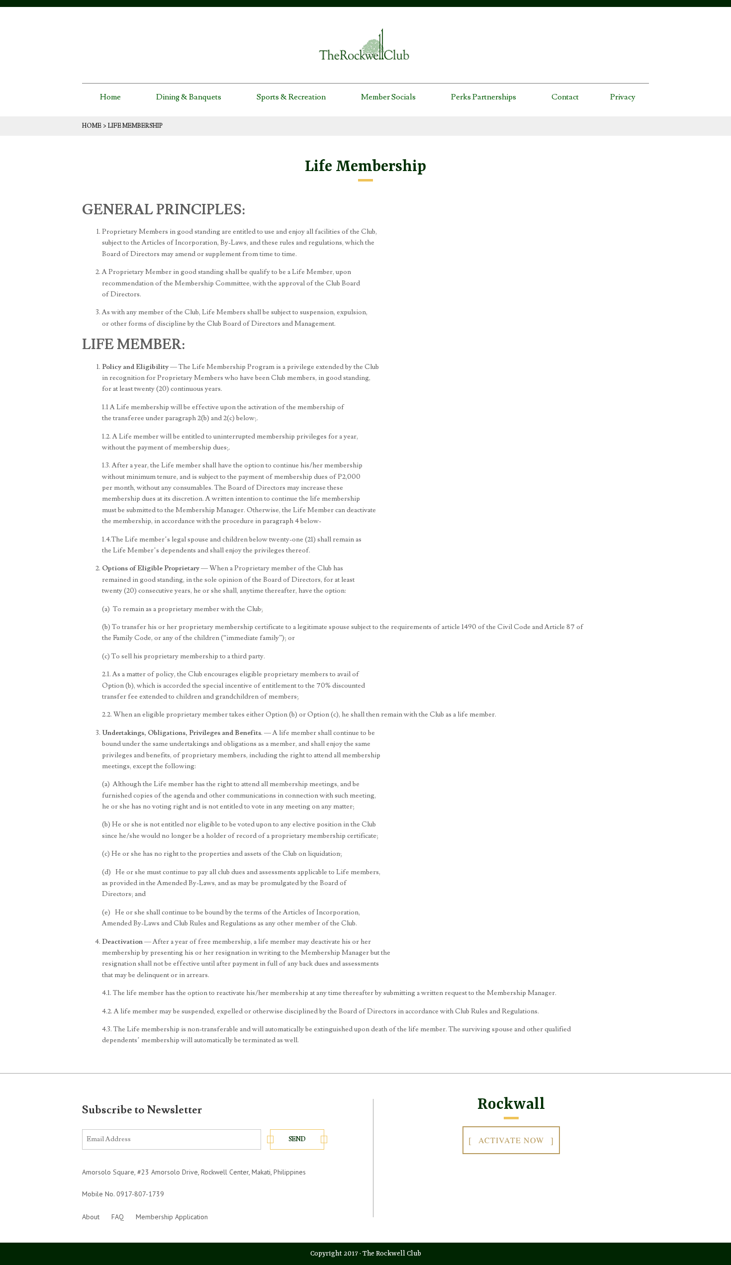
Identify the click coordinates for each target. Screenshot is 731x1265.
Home (110, 97)
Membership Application (172, 1216)
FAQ (117, 1216)
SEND (297, 1139)
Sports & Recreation (291, 97)
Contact (565, 97)
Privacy (623, 97)
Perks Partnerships (483, 97)
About (90, 1216)
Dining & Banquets (188, 97)
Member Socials (388, 97)
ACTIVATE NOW (511, 1140)
